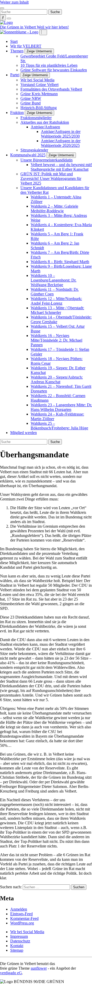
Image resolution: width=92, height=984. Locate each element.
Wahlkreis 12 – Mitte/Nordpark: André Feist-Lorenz (56, 300)
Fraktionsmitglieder (36, 117)
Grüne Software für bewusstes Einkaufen (53, 70)
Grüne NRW (30, 98)
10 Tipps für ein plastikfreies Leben (48, 65)
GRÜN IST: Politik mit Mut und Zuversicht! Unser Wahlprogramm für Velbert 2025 (50, 178)
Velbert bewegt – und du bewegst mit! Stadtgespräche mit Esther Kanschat (61, 166)
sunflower (39, 968)
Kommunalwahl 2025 (27, 155)
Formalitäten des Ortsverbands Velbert (51, 89)
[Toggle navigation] (2, 8)
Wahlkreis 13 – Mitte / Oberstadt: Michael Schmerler (57, 310)
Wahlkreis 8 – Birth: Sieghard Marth (60, 261)
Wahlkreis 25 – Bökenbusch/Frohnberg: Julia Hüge (59, 425)
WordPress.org (22, 923)
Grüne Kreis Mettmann (39, 94)
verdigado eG (11, 973)
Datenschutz (20, 941)
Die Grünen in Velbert (18, 27)
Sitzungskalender (34, 150)
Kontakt (16, 945)
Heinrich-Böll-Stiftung (38, 107)
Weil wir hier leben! (53, 27)
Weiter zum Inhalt (14, 2)
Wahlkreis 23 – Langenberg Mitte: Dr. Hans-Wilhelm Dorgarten (61, 407)
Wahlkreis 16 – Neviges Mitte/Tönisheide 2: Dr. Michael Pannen (56, 340)
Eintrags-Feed (21, 914)
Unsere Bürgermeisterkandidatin (46, 160)
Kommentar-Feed (24, 918)
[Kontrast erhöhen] (9, 18)
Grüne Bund (30, 103)
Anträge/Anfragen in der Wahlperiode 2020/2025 (60, 143)
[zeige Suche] (3, 17)
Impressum (19, 936)
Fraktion (17, 112)
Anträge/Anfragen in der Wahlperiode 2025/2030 (60, 133)
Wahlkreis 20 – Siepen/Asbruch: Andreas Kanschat (57, 379)
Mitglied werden (23, 432)
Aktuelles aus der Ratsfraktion (44, 122)
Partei (14, 75)
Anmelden (18, 909)
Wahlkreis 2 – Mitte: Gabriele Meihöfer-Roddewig (54, 208)
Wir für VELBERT (25, 46)
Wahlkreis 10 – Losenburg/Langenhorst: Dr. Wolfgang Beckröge (53, 280)
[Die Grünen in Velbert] (6, 22)
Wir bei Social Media (37, 80)
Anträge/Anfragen (45, 127)
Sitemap (16, 950)
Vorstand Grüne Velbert (39, 84)
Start (14, 41)
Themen (17, 51)
